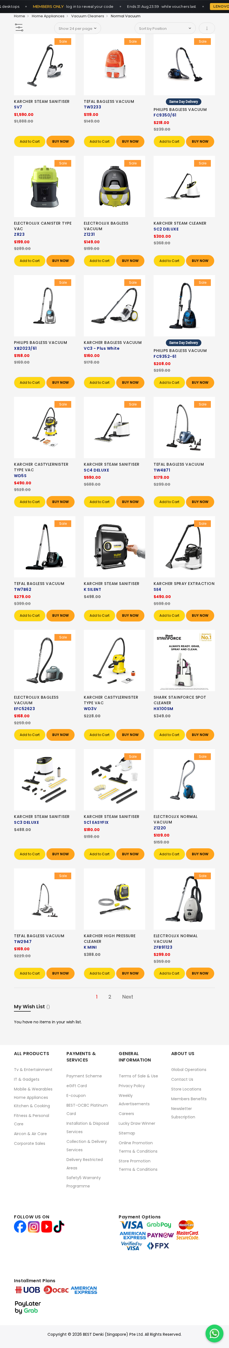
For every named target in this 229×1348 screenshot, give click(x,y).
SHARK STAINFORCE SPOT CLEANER (180, 700)
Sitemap (127, 1133)
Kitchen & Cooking (32, 1106)
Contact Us (182, 1079)
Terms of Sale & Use (138, 1076)
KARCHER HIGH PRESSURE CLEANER (110, 938)
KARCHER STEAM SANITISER (42, 101)
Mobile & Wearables (33, 1089)
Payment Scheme (84, 1076)
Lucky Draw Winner (137, 1123)
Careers (126, 1113)
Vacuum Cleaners (87, 16)
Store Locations (186, 1089)
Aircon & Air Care (30, 1133)
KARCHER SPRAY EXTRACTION (184, 583)
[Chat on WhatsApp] (214, 1333)
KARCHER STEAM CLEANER (180, 223)
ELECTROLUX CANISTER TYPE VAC (42, 226)
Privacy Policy (132, 1086)
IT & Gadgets (26, 1079)
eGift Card (76, 1086)
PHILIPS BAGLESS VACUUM (180, 109)
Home (19, 16)
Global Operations (188, 1069)
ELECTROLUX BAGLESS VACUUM (106, 226)
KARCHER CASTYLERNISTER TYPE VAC (41, 467)
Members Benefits (189, 1099)
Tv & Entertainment (33, 1069)
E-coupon (76, 1095)
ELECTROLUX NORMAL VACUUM (176, 819)
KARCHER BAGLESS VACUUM (113, 342)
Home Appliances (48, 16)
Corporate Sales (29, 1143)
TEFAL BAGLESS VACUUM (109, 101)
